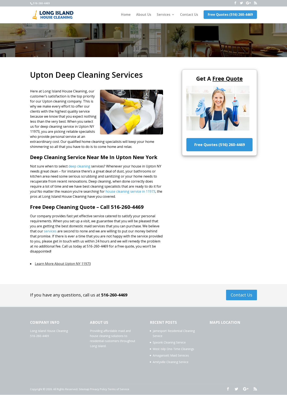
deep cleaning (79, 166)
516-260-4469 (114, 295)
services (50, 231)
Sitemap (84, 389)
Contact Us (189, 15)
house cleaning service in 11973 (130, 191)
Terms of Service (118, 389)
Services (163, 15)
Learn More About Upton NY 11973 (63, 263)
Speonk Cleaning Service (169, 342)
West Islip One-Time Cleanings (173, 349)
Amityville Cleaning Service (170, 362)
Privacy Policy (98, 389)
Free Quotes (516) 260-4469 (230, 14)
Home (126, 15)
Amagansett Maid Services (171, 355)
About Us (143, 15)
